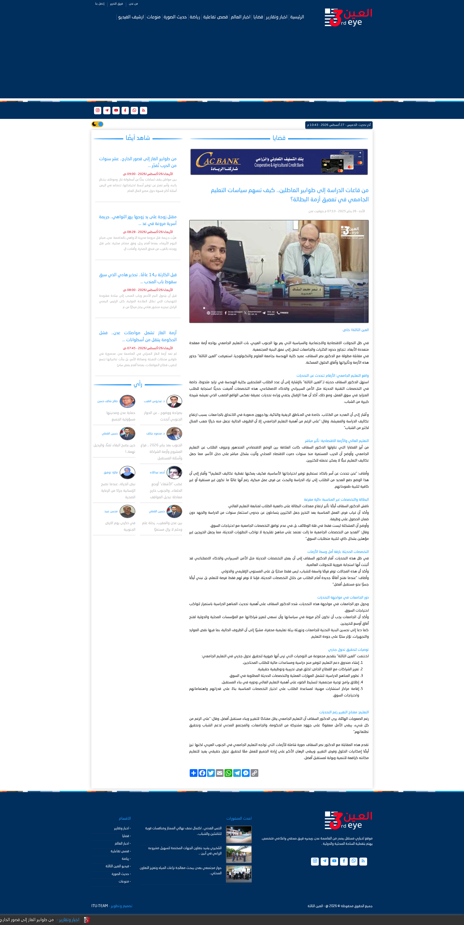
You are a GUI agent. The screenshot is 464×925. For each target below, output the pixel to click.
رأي (138, 384)
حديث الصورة (175, 17)
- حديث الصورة (121, 874)
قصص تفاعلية (215, 17)
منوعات (154, 17)
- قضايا (126, 836)
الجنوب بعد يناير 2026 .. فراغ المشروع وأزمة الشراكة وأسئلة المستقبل (161, 452)
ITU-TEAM (99, 906)
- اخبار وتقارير (122, 828)
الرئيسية (297, 17)
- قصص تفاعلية (121, 851)
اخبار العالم (240, 17)
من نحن (133, 3)
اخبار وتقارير (276, 17)
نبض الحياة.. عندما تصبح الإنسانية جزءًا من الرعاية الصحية (118, 491)
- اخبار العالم (123, 843)
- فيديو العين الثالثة (118, 866)
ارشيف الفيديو (131, 17)
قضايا (258, 17)
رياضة (195, 17)
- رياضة (126, 858)
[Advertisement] (232, 64)
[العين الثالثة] (348, 17)
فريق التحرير (116, 3)
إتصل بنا (99, 3)
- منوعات (125, 881)
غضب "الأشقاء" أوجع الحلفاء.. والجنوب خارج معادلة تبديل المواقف (166, 491)
